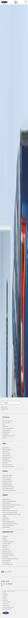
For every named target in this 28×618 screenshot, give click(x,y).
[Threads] (11, 584)
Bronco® (4, 407)
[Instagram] (9, 584)
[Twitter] (4, 584)
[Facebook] (1, 584)
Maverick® (4, 409)
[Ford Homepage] (6, 614)
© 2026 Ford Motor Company (9, 591)
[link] (4, 593)
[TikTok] (1, 585)
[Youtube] (6, 584)
